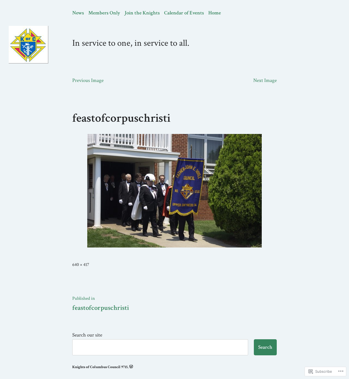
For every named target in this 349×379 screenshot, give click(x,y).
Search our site (87, 335)
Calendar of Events (184, 13)
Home (214, 13)
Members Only (104, 13)
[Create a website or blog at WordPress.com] (131, 366)
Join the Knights (142, 13)
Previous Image (88, 80)
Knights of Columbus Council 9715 (100, 366)
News (78, 13)
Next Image (265, 80)
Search (265, 347)
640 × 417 (80, 265)
